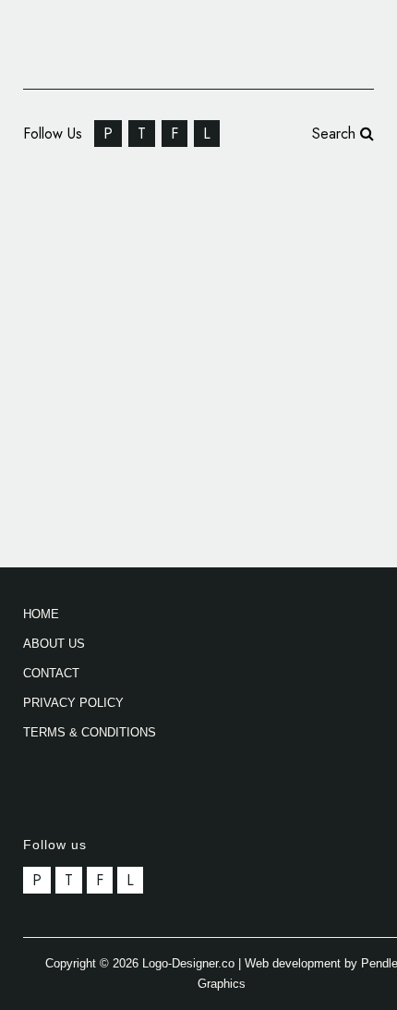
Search (336, 133)
